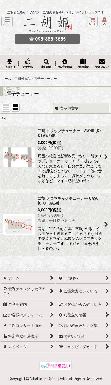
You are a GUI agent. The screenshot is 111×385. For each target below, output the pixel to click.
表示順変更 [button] (69, 108)
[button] (7, 21)
